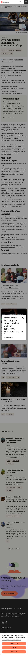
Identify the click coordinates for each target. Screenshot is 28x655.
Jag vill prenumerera (8, 337)
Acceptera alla (14, 643)
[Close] (22, 318)
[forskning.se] (4, 2)
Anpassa (14, 647)
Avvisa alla (14, 651)
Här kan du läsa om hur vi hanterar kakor (11, 640)
